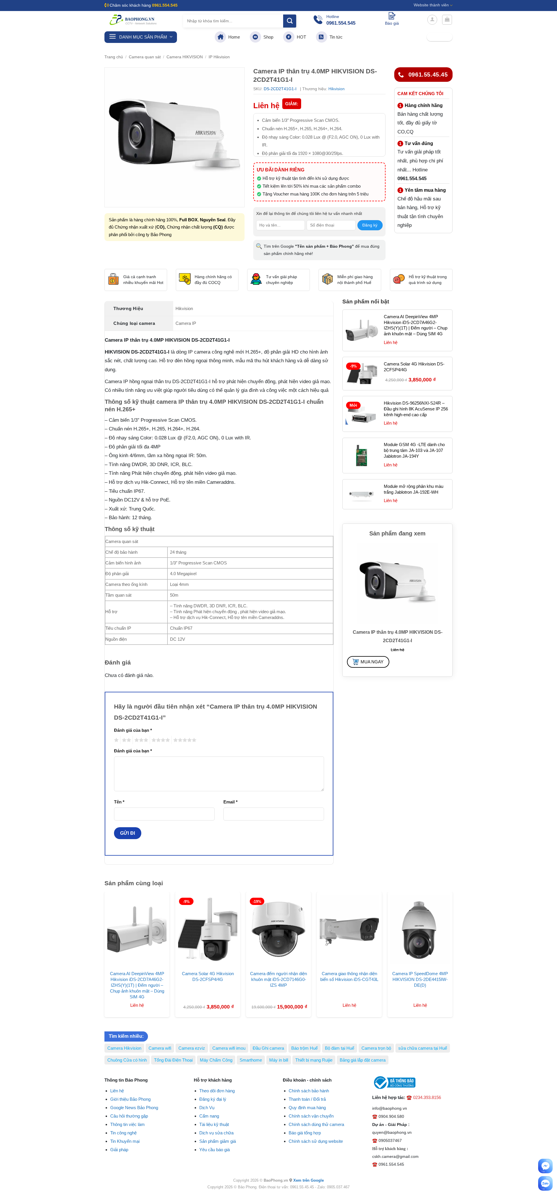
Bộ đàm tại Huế (339, 1048)
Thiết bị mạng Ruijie (313, 1060)
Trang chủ (113, 57)
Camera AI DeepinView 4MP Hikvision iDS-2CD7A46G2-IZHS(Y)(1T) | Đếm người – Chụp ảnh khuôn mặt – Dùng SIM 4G (415, 325)
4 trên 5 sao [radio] (160, 740)
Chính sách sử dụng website (316, 1141)
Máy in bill (278, 1060)
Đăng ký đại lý (212, 1099)
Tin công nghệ (123, 1132)
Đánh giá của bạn (133, 730)
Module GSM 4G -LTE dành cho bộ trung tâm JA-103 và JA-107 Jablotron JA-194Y (414, 450)
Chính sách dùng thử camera (316, 1124)
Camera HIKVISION (185, 57)
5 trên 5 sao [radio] (183, 740)
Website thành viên (431, 5)
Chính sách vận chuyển (311, 1115)
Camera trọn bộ (376, 1048)
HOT (300, 37)
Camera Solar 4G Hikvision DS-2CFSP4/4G (414, 366)
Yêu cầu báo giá (214, 1149)
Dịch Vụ (206, 1107)
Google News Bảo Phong (134, 1107)
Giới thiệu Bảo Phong (130, 1099)
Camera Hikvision (124, 1048)
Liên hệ (117, 1090)
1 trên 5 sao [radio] (116, 740)
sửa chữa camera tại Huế (422, 1048)
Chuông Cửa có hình (127, 1060)
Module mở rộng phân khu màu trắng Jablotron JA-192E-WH (413, 489)
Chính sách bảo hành (309, 1090)
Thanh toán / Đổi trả (307, 1099)
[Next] (458, 940)
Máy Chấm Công (216, 1060)
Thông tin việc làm (127, 1124)
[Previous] (98, 940)
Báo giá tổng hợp (305, 1132)
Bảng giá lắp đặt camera (363, 1060)
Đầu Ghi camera (268, 1048)
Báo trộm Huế (304, 1048)
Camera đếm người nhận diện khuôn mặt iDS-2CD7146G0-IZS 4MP (278, 979)
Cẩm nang (209, 1115)
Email (230, 801)
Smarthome (251, 1060)
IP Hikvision (219, 57)
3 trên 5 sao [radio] (140, 740)
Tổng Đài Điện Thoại (173, 1060)
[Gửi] (289, 21)
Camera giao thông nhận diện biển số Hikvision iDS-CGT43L (349, 976)
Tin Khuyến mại (125, 1141)
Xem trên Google (308, 1180)
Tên (119, 801)
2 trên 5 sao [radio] (125, 740)
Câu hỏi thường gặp (129, 1115)
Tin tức (335, 37)
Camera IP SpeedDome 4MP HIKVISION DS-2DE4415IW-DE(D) (420, 979)
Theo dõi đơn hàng (217, 1090)
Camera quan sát (145, 57)
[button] (432, 20)
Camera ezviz (191, 1048)
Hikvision (336, 88)
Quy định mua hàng (307, 1107)
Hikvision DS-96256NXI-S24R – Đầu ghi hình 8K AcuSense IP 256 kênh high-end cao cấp (416, 409)
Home (233, 37)
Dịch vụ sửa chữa (216, 1132)
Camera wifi (160, 1048)
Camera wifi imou (228, 1048)
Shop (267, 37)
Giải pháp (119, 1149)
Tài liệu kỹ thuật (214, 1124)
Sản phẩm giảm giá (217, 1141)
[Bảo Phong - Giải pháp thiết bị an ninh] (133, 19)
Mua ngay (372, 661)
